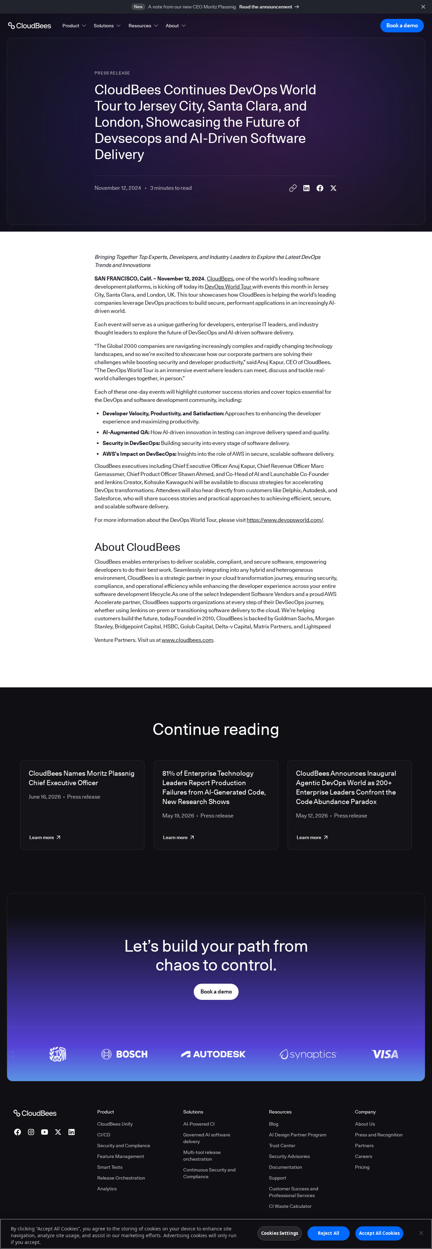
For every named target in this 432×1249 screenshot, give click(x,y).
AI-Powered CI (199, 1124)
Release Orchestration (121, 1178)
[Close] (421, 1233)
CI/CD (103, 1134)
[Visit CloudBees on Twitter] (58, 1132)
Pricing (362, 1167)
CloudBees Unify (115, 1124)
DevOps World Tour (228, 287)
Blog (273, 1124)
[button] (75, 26)
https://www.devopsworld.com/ (285, 520)
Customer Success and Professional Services (293, 1192)
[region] (216, 1234)
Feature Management (120, 1156)
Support (277, 1178)
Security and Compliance (123, 1145)
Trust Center (282, 1145)
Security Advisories (289, 1156)
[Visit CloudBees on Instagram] (31, 1132)
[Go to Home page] (29, 25)
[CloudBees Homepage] (35, 1112)
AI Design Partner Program (297, 1134)
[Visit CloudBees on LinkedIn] (72, 1132)
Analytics (107, 1188)
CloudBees (220, 278)
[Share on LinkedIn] (306, 188)
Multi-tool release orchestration (202, 1156)
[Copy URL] (293, 188)
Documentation (285, 1167)
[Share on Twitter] (333, 188)
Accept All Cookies (379, 1233)
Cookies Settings (279, 1233)
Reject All (328, 1233)
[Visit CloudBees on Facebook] (18, 1132)
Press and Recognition (379, 1134)
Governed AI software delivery (206, 1138)
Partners (364, 1145)
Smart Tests (110, 1167)
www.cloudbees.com (187, 640)
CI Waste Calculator (290, 1206)
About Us (365, 1124)
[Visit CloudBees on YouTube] (44, 1132)
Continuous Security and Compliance (209, 1173)
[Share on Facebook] (320, 188)
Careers (363, 1156)
